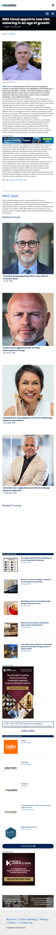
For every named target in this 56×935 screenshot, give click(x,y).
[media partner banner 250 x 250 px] (18, 885)
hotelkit (24, 784)
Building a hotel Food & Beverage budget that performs (35, 602)
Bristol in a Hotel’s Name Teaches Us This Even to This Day (36, 580)
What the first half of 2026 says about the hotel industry (35, 624)
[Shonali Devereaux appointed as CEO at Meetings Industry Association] (28, 390)
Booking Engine (26, 764)
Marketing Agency (26, 829)
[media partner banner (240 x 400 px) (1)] (18, 718)
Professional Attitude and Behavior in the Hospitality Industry (36, 559)
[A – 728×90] (28, 143)
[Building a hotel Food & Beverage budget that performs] (11, 608)
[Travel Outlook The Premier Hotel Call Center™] (11, 811)
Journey (24, 762)
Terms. (12, 922)
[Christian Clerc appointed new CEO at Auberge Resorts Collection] (28, 460)
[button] (53, 5)
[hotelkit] (11, 790)
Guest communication (27, 809)
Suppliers (12, 34)
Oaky (23, 740)
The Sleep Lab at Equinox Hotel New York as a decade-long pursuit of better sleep (36, 646)
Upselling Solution (26, 742)
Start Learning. (28, 919)
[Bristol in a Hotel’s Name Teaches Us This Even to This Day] (11, 586)
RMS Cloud (6, 86)
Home (4, 34)
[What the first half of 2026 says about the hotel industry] (11, 630)
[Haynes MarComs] (11, 833)
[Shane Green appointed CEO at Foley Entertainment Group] (28, 319)
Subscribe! (28, 731)
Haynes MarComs (29, 827)
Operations (24, 786)
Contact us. (26, 922)
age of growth (10, 180)
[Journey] (11, 768)
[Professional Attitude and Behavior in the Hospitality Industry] (11, 565)
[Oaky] (11, 747)
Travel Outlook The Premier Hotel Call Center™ (36, 806)
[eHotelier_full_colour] (9, 5)
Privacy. (44, 919)
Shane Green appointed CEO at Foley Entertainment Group (21, 349)
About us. (11, 919)
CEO (17, 180)
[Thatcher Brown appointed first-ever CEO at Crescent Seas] (28, 248)
